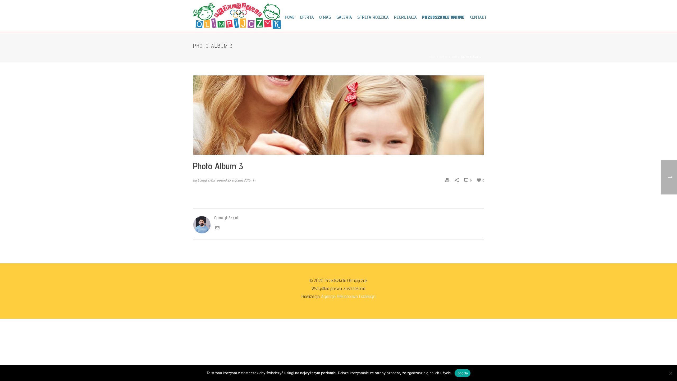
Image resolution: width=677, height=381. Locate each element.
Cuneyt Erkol (206, 180)
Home (290, 17)
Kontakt (478, 17)
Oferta (307, 17)
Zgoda (462, 373)
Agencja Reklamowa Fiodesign (348, 296)
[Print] (447, 180)
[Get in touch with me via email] (217, 228)
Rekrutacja (405, 17)
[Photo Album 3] (338, 115)
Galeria (344, 17)
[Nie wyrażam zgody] (670, 373)
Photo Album (448, 56)
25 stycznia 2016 (238, 180)
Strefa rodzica (373, 17)
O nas (325, 17)
